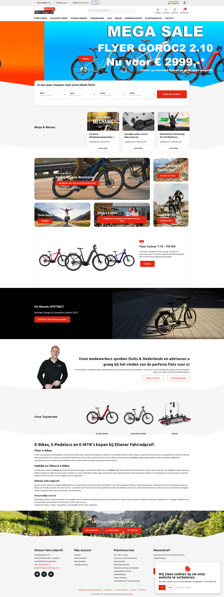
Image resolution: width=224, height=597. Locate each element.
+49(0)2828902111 (44, 565)
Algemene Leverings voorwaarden (90, 589)
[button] (44, 135)
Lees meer (103, 148)
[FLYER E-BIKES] (102, 414)
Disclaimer (108, 589)
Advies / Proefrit (153, 378)
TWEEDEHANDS (97, 18)
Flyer (135, 458)
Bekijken (41, 59)
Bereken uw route (168, 176)
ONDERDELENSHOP (133, 18)
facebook (93, 530)
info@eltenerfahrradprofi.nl (50, 568)
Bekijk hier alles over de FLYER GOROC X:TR (77, 183)
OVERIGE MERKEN (79, 18)
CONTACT (169, 18)
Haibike (112, 470)
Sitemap (133, 589)
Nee (170, 587)
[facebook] (37, 574)
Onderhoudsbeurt (178, 378)
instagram (114, 530)
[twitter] (51, 574)
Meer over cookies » (183, 587)
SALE (109, 18)
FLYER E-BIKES (40, 18)
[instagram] (44, 574)
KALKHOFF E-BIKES (59, 18)
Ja (162, 587)
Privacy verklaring (121, 589)
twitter (134, 530)
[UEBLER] (174, 414)
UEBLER (118, 18)
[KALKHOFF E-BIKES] (138, 414)
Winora (57, 470)
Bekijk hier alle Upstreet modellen (52, 319)
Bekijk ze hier (166, 221)
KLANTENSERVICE (153, 18)
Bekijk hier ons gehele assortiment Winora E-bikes (122, 220)
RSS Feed (142, 589)
